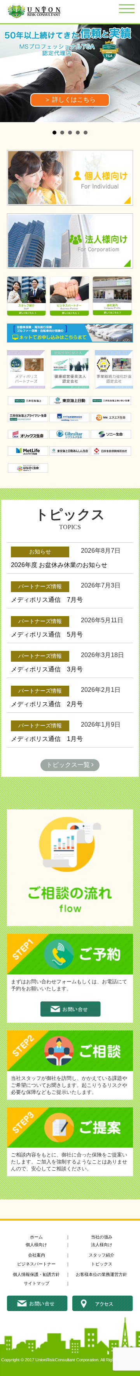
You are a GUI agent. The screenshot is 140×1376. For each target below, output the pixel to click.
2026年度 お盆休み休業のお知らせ (59, 565)
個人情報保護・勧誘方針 (36, 1274)
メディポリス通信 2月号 (47, 704)
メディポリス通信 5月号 (47, 634)
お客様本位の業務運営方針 (101, 1274)
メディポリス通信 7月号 (47, 599)
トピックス (101, 1264)
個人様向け (36, 1244)
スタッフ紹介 (101, 1255)
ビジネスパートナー (36, 1264)
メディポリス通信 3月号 (47, 669)
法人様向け (101, 1244)
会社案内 (36, 1255)
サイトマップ (36, 1283)
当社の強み (101, 1237)
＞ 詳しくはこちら (70, 99)
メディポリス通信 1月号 (47, 739)
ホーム (36, 1237)
